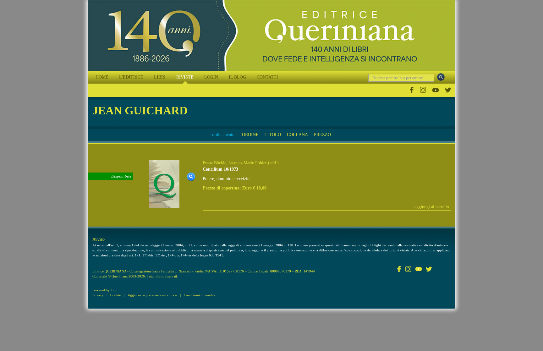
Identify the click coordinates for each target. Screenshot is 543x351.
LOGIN (211, 77)
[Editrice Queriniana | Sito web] (271, 35)
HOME (102, 77)
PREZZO (322, 134)
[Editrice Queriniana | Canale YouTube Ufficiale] (435, 90)
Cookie (115, 295)
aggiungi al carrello (431, 207)
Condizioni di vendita (199, 295)
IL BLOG (237, 77)
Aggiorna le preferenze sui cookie (152, 295)
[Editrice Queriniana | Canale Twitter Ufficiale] (448, 90)
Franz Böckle (214, 163)
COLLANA (297, 134)
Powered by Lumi (105, 290)
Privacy (97, 295)
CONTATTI (267, 77)
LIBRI (160, 77)
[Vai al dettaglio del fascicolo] (164, 183)
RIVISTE (185, 77)
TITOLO (273, 134)
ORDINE (250, 134)
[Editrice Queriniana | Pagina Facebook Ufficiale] (411, 90)
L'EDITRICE (131, 77)
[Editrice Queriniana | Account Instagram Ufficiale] (423, 90)
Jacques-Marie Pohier (248, 163)
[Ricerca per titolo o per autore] (441, 77)
